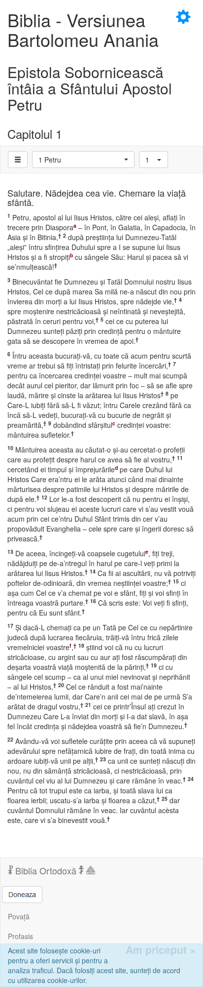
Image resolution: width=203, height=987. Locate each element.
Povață (19, 916)
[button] (83, 159)
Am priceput (161, 950)
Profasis (20, 936)
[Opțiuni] (18, 159)
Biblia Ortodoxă (46, 870)
